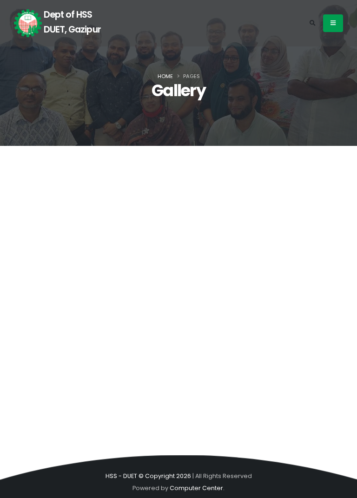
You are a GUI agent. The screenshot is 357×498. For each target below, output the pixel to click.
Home (165, 76)
